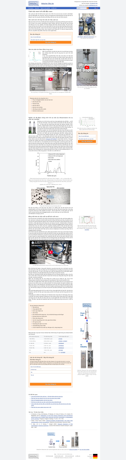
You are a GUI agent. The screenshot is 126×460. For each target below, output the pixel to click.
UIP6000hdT (61, 348)
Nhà (55, 454)
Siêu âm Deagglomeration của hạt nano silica (41, 400)
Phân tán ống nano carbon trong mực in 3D (41, 407)
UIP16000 (61, 350)
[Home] (34, 3)
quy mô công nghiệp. (85, 449)
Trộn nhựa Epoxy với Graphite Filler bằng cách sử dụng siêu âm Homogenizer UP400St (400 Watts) (50, 93)
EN (95, 8)
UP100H (60, 338)
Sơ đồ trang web (49, 456)
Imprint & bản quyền (59, 456)
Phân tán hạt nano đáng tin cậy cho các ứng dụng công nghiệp (45, 398)
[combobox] (82, 8)
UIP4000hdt (61, 345)
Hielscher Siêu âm (47, 3)
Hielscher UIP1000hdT (51, 139)
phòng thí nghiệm (73, 449)
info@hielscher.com (93, 5)
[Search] (88, 8)
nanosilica (87, 229)
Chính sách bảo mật (69, 456)
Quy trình (37, 8)
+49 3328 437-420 (93, 3)
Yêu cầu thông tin (50, 42)
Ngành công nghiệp (45, 8)
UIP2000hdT (61, 343)
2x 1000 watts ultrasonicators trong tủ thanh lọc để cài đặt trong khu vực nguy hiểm (50, 265)
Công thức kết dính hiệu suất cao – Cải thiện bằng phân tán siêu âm (47, 396)
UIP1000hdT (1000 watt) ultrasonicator (86, 36)
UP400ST (65, 341)
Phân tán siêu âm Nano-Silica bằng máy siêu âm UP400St (87, 87)
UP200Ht (60, 341)
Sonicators (30, 8)
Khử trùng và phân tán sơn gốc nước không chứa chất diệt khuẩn (46, 402)
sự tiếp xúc (54, 8)
